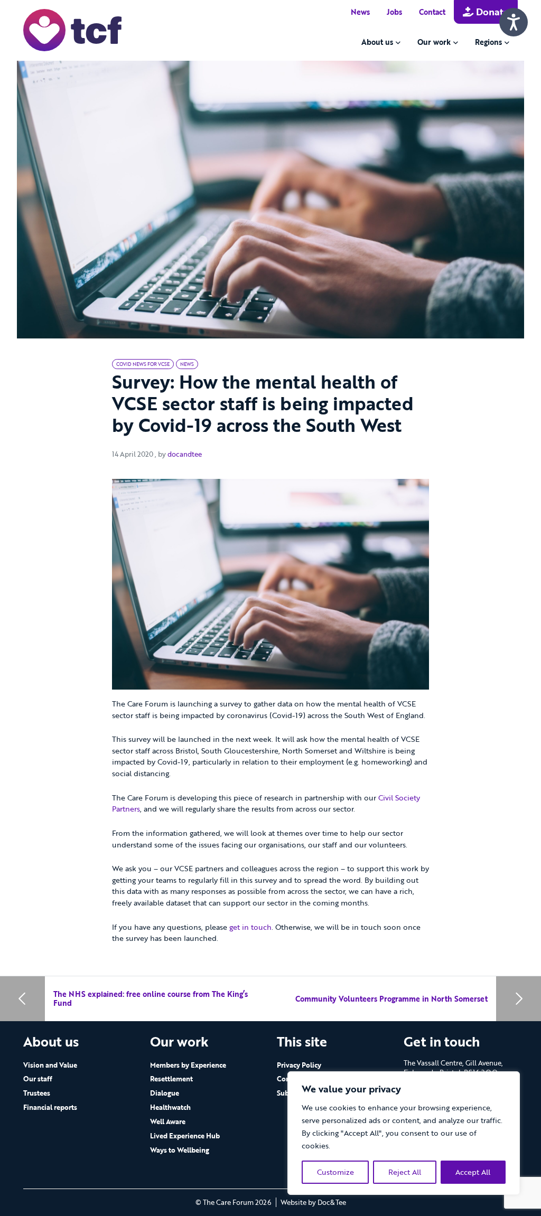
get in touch (250, 926)
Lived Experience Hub (185, 1135)
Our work (434, 42)
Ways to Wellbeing (179, 1150)
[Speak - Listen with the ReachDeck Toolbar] (513, 22)
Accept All (472, 1171)
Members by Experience (188, 1065)
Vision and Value (50, 1065)
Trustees (36, 1093)
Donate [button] (491, 11)
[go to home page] (72, 29)
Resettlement (171, 1078)
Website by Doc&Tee (313, 1202)
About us (377, 42)
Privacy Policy (299, 1065)
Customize (335, 1171)
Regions (488, 42)
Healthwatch (170, 1107)
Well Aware (167, 1121)
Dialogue (164, 1093)
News (360, 11)
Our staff (37, 1078)
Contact (432, 11)
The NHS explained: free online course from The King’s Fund (150, 998)
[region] (403, 1133)
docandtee (184, 454)
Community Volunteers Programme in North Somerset (391, 998)
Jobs (394, 11)
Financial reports (50, 1107)
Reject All (404, 1171)
